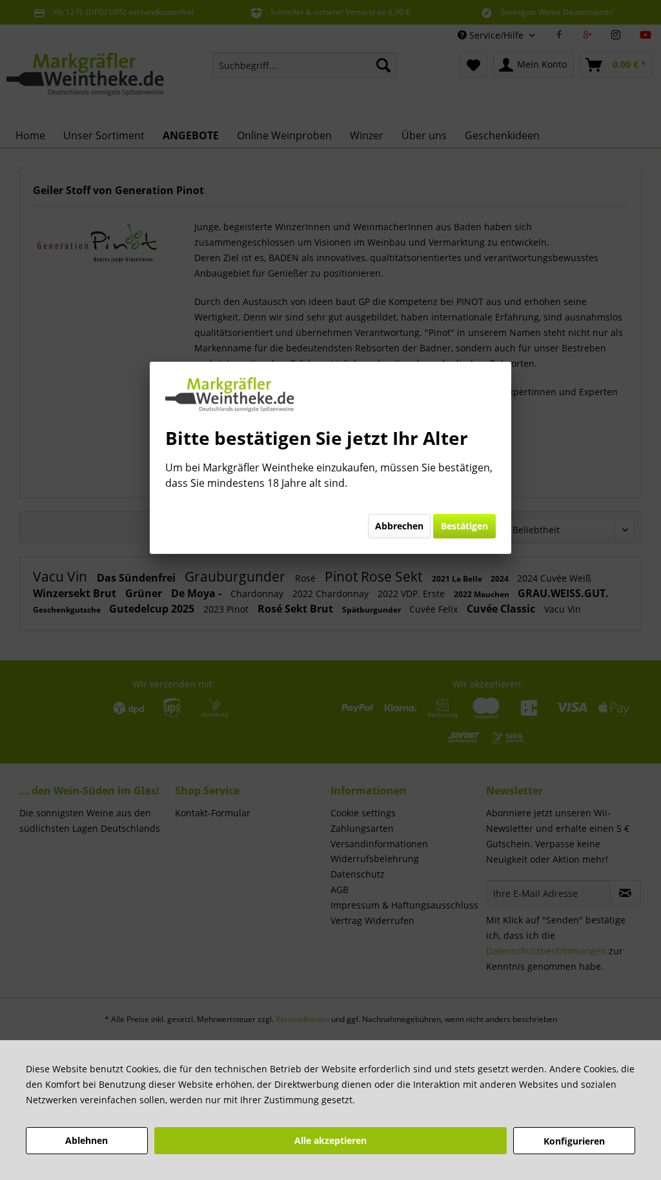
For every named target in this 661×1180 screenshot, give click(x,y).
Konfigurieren (574, 1141)
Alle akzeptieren (330, 1140)
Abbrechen (399, 526)
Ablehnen (86, 1140)
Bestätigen (464, 526)
